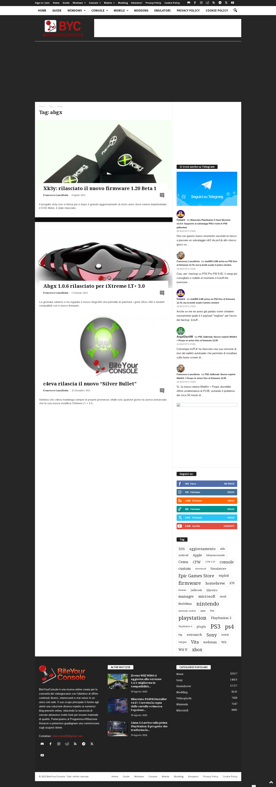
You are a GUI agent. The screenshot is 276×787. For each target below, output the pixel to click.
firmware (189, 583)
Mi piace (229, 483)
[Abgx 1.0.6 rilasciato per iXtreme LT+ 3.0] (104, 268)
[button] (235, 10)
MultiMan (185, 603)
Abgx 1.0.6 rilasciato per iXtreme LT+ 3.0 (94, 286)
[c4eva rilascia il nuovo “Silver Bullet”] (104, 361)
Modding (123, 3)
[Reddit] (207, 3)
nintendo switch (187, 611)
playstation (192, 618)
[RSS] (213, 3)
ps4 (229, 627)
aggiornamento (202, 549)
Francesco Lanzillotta (55, 195)
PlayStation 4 (185, 626)
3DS (181, 549)
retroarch (194, 635)
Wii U (183, 650)
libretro (211, 590)
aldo (222, 548)
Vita (195, 642)
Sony (211, 634)
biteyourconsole (215, 555)
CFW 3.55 (210, 562)
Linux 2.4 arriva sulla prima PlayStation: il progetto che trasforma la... (149, 726)
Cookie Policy (172, 3)
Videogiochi (183, 698)
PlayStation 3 (221, 618)
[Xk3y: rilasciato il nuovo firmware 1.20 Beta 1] (104, 176)
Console (93, 3)
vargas (182, 642)
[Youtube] (232, 3)
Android (183, 555)
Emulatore (218, 568)
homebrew (215, 583)
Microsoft (182, 710)
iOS (232, 583)
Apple (197, 555)
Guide (66, 3)
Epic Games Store (196, 575)
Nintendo (182, 704)
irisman (182, 590)
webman (210, 642)
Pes (212, 610)
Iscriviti (229, 525)
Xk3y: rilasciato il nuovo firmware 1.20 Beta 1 (99, 188)
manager (186, 596)
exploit (224, 576)
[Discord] (188, 3)
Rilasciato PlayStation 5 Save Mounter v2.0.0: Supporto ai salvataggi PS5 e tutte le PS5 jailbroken (204, 223)
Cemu (183, 562)
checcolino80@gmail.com (68, 736)
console (227, 562)
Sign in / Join (42, 3)
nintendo (207, 604)
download (200, 568)
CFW (197, 562)
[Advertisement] (167, 28)
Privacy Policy (153, 3)
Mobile (108, 3)
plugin (201, 626)
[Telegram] (220, 3)
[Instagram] (201, 3)
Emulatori (136, 3)
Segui (230, 492)
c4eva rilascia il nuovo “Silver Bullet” (90, 384)
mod (223, 596)
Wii (223, 642)
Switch (225, 634)
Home (56, 3)
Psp (180, 634)
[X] (226, 3)
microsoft (206, 596)
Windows (78, 3)
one (203, 610)
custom (184, 569)
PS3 (215, 626)
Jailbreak (196, 590)
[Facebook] (195, 3)
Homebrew (183, 686)
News (179, 674)
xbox (197, 649)
